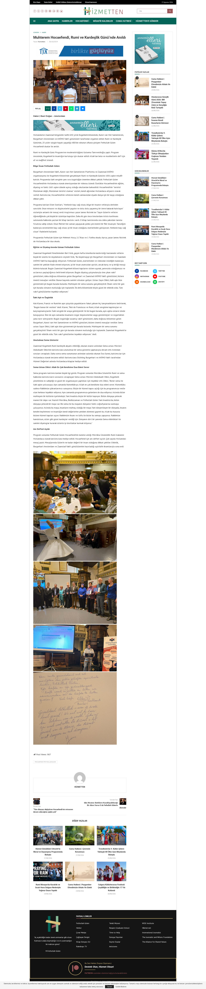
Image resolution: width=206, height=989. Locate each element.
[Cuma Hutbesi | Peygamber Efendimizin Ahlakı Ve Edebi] (80, 871)
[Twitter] (38, 11)
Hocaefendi (82, 21)
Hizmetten (41, 42)
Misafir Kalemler (103, 21)
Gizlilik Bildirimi (121, 986)
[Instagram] (42, 11)
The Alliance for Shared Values (154, 942)
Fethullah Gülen (82, 923)
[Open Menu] (34, 21)
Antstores (113, 946)
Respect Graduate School (119, 928)
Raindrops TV (81, 946)
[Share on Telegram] (77, 108)
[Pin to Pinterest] (65, 108)
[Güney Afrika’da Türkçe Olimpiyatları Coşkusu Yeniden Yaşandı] (142, 154)
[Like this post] (48, 108)
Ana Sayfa (53, 21)
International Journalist (151, 932)
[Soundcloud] (53, 11)
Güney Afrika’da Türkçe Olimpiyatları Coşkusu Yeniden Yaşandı (160, 155)
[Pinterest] (46, 11)
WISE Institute (148, 923)
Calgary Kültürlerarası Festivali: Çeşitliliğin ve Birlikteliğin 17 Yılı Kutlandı (111, 888)
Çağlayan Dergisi (82, 937)
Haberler (67, 21)
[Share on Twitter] (59, 108)
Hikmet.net (146, 928)
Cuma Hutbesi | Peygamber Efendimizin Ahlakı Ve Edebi (160, 83)
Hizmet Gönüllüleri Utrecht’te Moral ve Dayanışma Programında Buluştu (48, 852)
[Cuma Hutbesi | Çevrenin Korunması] (80, 835)
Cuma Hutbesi (123, 21)
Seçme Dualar (114, 942)
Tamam (109, 987)
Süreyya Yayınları (116, 937)
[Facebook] (34, 11)
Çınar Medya (81, 932)
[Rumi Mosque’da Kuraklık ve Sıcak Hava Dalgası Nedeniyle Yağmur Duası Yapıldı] (48, 871)
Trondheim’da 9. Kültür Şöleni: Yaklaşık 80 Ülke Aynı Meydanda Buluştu (112, 852)
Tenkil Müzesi (114, 923)
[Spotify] (57, 11)
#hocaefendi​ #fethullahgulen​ (45, 762)
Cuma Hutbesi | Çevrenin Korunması (159, 196)
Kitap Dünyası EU (83, 942)
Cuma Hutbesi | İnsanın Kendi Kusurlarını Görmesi (159, 120)
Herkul (78, 928)
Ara (170, 11)
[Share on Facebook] (54, 108)
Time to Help (114, 932)
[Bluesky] (61, 11)
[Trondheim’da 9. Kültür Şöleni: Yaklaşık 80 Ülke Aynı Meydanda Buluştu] (111, 835)
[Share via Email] (82, 108)
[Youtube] (50, 11)
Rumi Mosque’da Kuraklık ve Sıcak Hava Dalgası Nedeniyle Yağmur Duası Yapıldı (48, 888)
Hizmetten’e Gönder (147, 21)
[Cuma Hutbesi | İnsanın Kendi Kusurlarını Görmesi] (142, 121)
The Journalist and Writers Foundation (157, 937)
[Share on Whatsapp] (71, 108)
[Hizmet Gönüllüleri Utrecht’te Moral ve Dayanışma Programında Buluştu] (48, 835)
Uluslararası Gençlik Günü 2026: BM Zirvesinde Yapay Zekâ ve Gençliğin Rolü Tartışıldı (160, 102)
